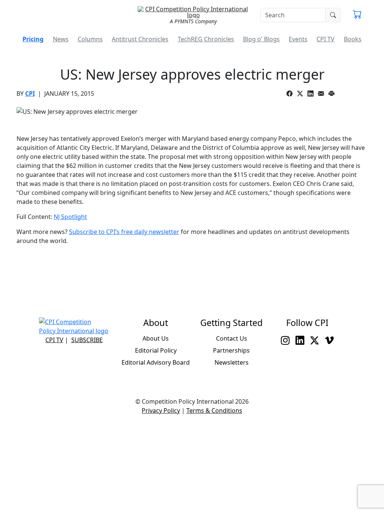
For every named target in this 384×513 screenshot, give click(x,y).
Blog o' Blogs (261, 39)
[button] (357, 15)
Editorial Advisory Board (156, 362)
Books (353, 39)
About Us (155, 338)
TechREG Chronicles (206, 39)
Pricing (33, 39)
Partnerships (231, 350)
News (61, 39)
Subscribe (87, 340)
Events (298, 39)
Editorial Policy (156, 350)
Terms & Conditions (214, 410)
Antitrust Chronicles (140, 39)
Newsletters (231, 362)
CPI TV (325, 39)
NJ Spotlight (70, 217)
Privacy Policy (161, 410)
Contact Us (231, 338)
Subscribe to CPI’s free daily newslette (123, 232)
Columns (90, 39)
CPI (30, 93)
